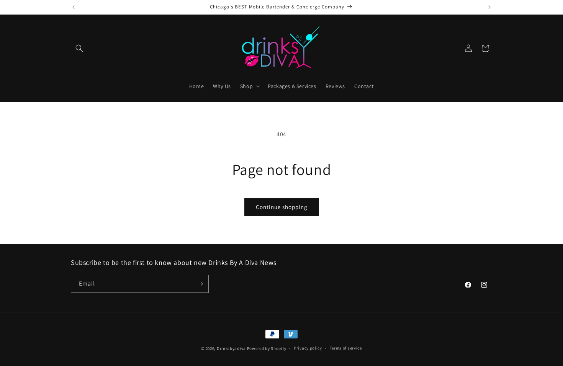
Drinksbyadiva (231, 348)
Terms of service (346, 348)
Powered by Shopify (266, 348)
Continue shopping (282, 207)
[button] (79, 48)
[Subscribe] (199, 284)
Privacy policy (308, 348)
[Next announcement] (489, 7)
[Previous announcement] (73, 7)
